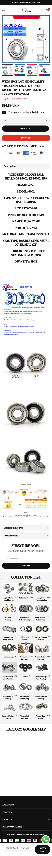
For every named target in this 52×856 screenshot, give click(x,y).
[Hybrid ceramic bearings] (42, 628)
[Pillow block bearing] (9, 687)
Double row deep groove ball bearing (8, 638)
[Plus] (47, 120)
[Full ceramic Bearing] (25, 628)
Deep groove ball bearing (40, 618)
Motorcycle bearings (24, 658)
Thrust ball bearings (24, 717)
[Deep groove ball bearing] (42, 608)
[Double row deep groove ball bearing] (9, 628)
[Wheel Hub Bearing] (42, 706)
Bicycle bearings (8, 618)
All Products (23, 598)
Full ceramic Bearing (24, 638)
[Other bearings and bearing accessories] (42, 667)
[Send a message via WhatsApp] (46, 840)
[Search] (43, 10)
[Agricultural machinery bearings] (9, 588)
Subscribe (26, 565)
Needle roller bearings (40, 658)
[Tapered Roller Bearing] (9, 706)
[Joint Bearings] (9, 647)
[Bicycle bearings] (9, 608)
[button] (45, 39)
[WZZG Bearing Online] (26, 10)
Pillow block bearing (8, 697)
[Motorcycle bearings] (25, 647)
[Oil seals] (25, 667)
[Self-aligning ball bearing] (25, 687)
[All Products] (25, 588)
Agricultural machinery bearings (8, 599)
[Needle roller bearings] (42, 647)
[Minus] (5, 120)
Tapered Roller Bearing (8, 717)
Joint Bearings (8, 657)
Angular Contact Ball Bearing (40, 599)
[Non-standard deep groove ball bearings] (9, 667)
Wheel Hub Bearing (40, 717)
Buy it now (26, 138)
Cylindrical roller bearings (25, 618)
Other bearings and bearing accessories (41, 677)
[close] (50, 3)
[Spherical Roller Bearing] (42, 687)
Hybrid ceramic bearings (41, 638)
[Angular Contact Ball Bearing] (42, 588)
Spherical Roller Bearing (41, 697)
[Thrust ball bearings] (25, 706)
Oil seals (25, 676)
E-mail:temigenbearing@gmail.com (26, 3)
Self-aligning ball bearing (25, 697)
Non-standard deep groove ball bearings (7, 677)
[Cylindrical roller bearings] (25, 608)
